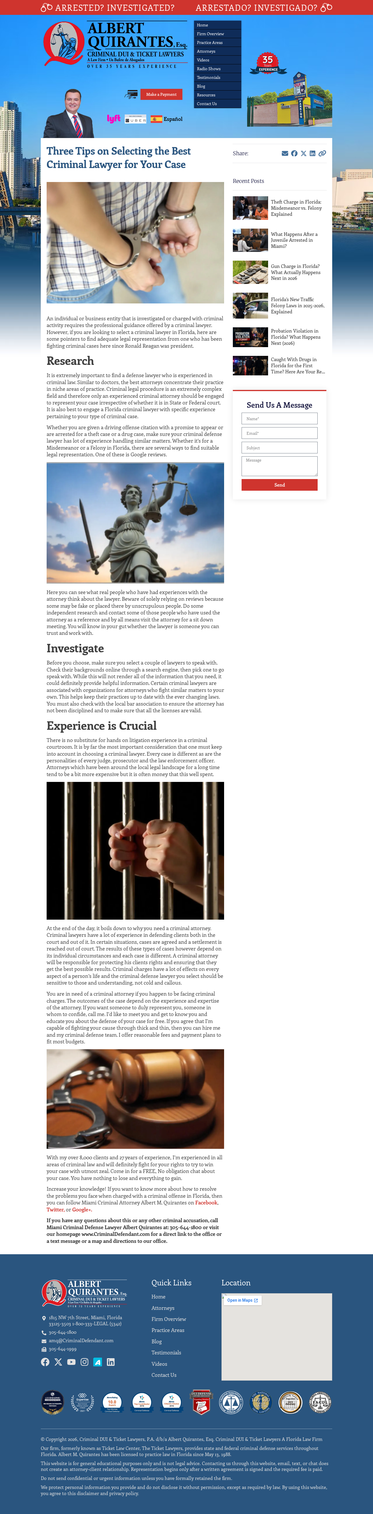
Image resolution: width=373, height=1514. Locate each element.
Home (202, 25)
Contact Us (207, 103)
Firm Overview (210, 33)
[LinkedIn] (312, 153)
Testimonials (208, 77)
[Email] (285, 153)
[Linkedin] (110, 1362)
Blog (201, 86)
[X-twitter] (58, 1362)
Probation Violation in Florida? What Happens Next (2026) (296, 337)
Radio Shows (209, 68)
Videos (203, 60)
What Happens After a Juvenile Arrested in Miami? (294, 240)
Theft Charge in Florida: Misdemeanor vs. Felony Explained (296, 208)
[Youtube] (71, 1362)
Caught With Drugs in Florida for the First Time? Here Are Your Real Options (298, 365)
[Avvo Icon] (97, 1362)
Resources (206, 95)
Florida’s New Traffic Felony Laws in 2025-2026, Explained (298, 305)
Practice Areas (210, 42)
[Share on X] (303, 153)
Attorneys (206, 51)
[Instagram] (84, 1362)
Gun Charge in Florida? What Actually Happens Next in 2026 (296, 272)
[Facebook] (294, 153)
